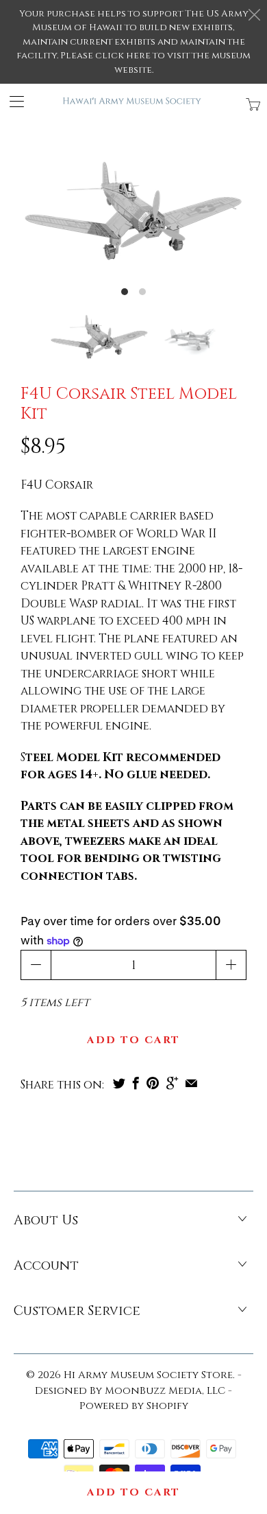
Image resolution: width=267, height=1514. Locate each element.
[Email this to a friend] (191, 1083)
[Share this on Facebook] (136, 1083)
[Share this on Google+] (172, 1083)
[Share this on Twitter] (119, 1083)
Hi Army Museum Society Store (148, 1375)
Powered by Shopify (133, 1406)
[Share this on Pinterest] (152, 1083)
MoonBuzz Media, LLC (165, 1391)
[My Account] (12, 101)
